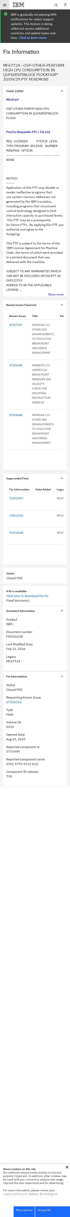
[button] (67, 1167)
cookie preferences (15, 1194)
